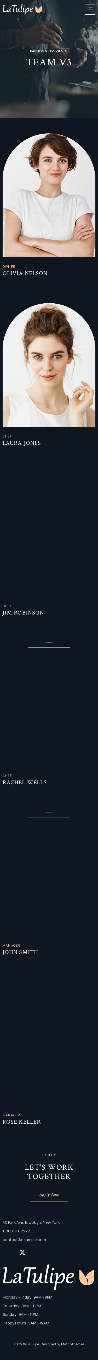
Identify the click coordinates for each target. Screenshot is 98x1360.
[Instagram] (21, 283)
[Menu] (90, 9)
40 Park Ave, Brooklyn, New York (31, 1222)
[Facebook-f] (5, 283)
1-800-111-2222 (16, 1231)
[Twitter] (13, 283)
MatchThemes (72, 1344)
